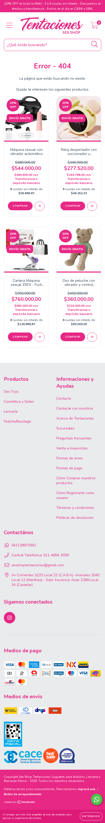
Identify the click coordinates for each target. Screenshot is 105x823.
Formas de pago (69, 468)
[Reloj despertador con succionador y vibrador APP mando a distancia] (92, 206)
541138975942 (23, 545)
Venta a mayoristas (72, 448)
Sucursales (65, 428)
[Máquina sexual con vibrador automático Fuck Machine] (40, 206)
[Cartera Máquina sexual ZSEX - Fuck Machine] (40, 337)
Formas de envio (69, 458)
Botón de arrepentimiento (23, 794)
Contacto (63, 398)
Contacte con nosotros (74, 408)
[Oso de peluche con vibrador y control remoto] (92, 337)
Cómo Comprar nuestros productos (76, 480)
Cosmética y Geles (19, 401)
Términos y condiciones (75, 507)
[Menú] (9, 25)
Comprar (20, 206)
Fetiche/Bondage (17, 421)
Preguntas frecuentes (73, 438)
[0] (94, 26)
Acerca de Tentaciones (75, 418)
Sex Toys (11, 391)
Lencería (11, 411)
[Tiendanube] (20, 803)
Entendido (91, 816)
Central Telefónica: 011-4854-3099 (40, 555)
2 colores (26, 135)
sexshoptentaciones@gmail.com (37, 565)
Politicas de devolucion (75, 517)
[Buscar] (95, 44)
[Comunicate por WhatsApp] (96, 799)
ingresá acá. (87, 789)
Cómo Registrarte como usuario (75, 495)
